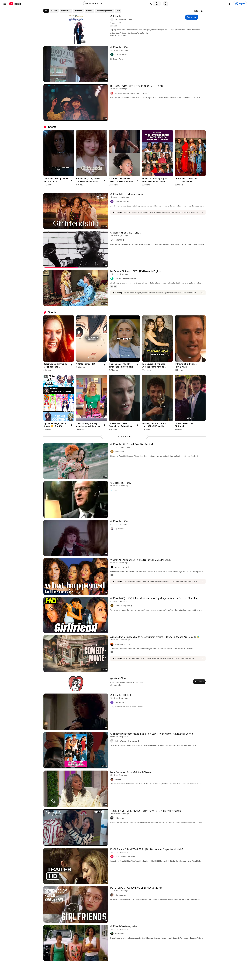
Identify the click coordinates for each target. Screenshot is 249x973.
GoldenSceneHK (120, 818)
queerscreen (119, 452)
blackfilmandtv (120, 934)
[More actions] (71, 179)
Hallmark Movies (120, 201)
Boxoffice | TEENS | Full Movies (125, 278)
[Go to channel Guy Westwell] (112, 528)
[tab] (46, 11)
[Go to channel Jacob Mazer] (112, 702)
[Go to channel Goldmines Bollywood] (112, 605)
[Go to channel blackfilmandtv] (112, 933)
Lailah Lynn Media (121, 567)
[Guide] (4, 3)
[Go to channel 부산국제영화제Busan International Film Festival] (112, 93)
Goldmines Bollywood (122, 606)
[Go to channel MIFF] (112, 490)
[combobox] (117, 3)
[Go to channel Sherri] (112, 779)
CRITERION (118, 240)
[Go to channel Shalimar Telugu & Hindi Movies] (112, 741)
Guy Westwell (119, 529)
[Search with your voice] (165, 3)
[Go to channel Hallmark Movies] (112, 201)
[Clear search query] (150, 3)
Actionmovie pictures (122, 644)
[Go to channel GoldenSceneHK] (112, 818)
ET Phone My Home (121, 55)
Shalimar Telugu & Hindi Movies (126, 741)
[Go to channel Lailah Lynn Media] (112, 567)
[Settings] (229, 3)
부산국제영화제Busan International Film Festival (132, 93)
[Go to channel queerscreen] (112, 451)
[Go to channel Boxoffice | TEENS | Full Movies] (112, 278)
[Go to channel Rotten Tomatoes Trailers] (112, 856)
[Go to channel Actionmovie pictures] (112, 644)
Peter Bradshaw (120, 895)
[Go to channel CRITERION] (112, 240)
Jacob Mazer (119, 702)
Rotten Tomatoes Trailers (124, 857)
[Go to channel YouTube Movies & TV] (112, 19)
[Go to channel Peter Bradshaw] (112, 895)
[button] (161, 212)
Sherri (117, 779)
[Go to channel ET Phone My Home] (112, 54)
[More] (202, 212)
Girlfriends (115, 16)
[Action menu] (203, 15)
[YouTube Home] (15, 3)
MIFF (116, 490)
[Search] (157, 3)
